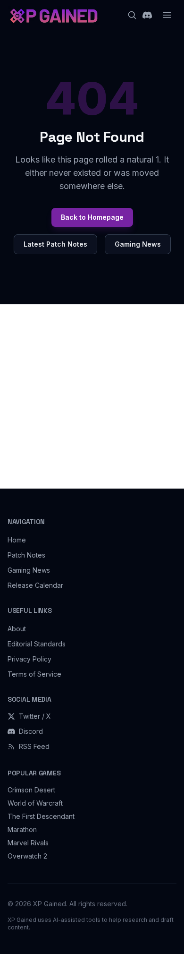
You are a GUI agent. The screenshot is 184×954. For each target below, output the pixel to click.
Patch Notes (26, 555)
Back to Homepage (92, 217)
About (17, 629)
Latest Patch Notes (55, 244)
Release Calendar (35, 585)
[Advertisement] (92, 396)
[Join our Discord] (147, 15)
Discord (31, 731)
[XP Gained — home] (53, 15)
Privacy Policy (29, 659)
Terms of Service (34, 674)
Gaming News (138, 244)
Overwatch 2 (27, 856)
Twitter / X (35, 716)
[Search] (132, 15)
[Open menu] (167, 15)
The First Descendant (41, 816)
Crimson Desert (31, 790)
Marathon (22, 829)
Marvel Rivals (28, 843)
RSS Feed (34, 746)
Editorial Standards (37, 644)
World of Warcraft (35, 803)
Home (17, 540)
